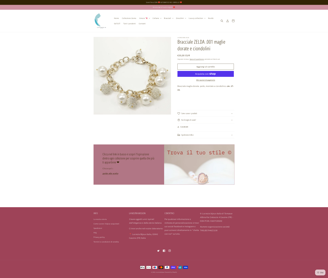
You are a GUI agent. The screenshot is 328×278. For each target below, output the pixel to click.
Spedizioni (98, 228)
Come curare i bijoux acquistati (106, 224)
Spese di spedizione (197, 59)
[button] (144, 18)
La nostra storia (100, 219)
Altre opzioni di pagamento (205, 80)
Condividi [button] (184, 127)
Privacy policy (99, 237)
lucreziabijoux (160, 272)
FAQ (95, 233)
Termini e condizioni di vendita (106, 242)
